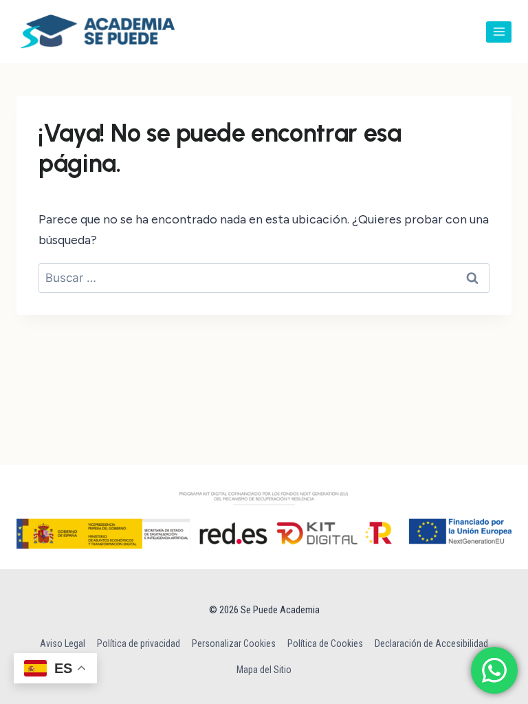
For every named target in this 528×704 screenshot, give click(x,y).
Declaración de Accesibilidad (431, 643)
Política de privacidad (138, 643)
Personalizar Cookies (234, 643)
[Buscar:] (264, 277)
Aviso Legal (62, 643)
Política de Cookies (325, 643)
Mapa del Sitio (264, 669)
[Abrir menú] (499, 32)
